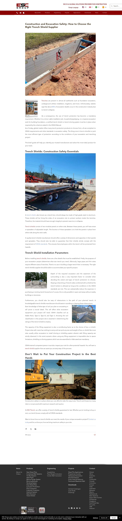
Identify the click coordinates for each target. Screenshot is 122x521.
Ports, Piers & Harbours (75, 479)
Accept (114, 518)
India (91, 487)
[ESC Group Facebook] (71, 508)
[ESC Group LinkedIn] (79, 508)
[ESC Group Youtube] (77, 508)
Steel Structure (31, 494)
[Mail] (20, 13)
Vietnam (92, 508)
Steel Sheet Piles (31, 472)
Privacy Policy (67, 519)
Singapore (92, 501)
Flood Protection (73, 477)
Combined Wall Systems (34, 474)
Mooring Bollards (31, 481)
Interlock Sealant (31, 492)
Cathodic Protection (32, 490)
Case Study (71, 491)
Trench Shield (30, 496)
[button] (38, 12)
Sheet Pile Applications (75, 472)
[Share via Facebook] (26, 429)
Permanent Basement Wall (76, 481)
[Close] (120, 517)
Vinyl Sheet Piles (31, 485)
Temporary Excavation (75, 476)
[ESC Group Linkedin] (69, 508)
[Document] (23, 13)
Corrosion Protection (33, 487)
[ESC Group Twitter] (74, 508)
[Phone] (17, 13)
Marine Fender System (33, 479)
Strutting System (31, 483)
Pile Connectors (31, 488)
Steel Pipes (29, 477)
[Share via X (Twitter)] (31, 429)
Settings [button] (95, 518)
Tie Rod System (31, 476)
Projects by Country (74, 474)
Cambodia (92, 479)
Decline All (104, 518)
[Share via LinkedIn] (35, 429)
